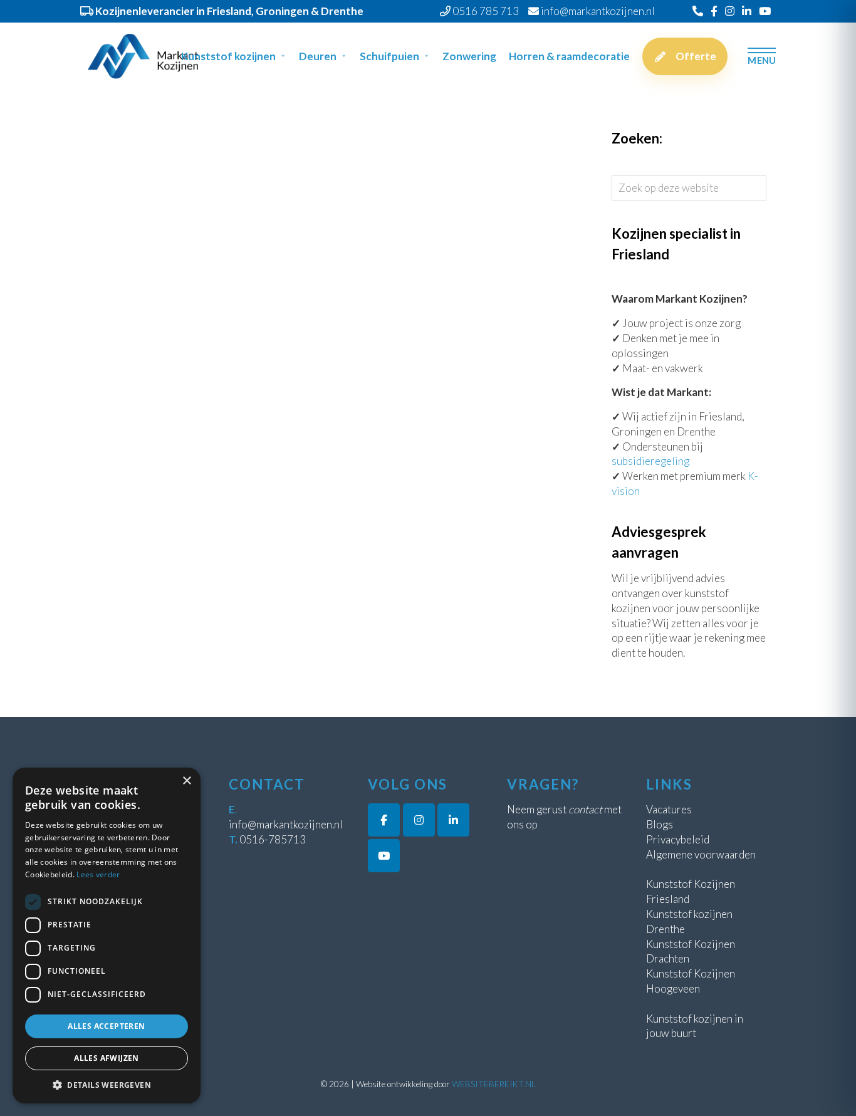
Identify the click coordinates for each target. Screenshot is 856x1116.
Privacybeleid (677, 839)
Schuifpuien (389, 56)
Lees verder (98, 874)
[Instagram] (729, 11)
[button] (106, 1084)
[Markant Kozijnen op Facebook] (384, 820)
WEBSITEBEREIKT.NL (494, 1084)
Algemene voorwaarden (701, 854)
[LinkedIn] (746, 11)
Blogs (659, 824)
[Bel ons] (697, 11)
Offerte (696, 56)
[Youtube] (765, 11)
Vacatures (669, 809)
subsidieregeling (650, 460)
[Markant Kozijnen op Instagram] (419, 820)
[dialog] (107, 935)
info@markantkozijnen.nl (286, 824)
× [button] (186, 781)
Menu (762, 60)
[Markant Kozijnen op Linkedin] (453, 820)
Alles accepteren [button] (106, 1026)
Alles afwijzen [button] (106, 1058)
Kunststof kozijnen (228, 56)
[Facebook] (714, 11)
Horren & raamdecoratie (569, 56)
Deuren (318, 56)
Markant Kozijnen (99, 32)
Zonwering (469, 56)
